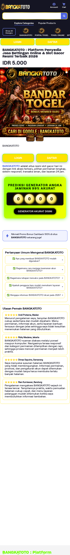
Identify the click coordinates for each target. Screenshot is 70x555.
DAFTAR (52, 42)
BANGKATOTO (11, 166)
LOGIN (17, 42)
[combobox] (32, 16)
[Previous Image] (2, 102)
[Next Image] (67, 102)
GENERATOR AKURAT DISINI (35, 211)
